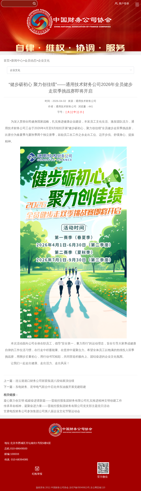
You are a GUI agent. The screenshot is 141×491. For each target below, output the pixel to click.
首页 (7, 60)
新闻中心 (17, 60)
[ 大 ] (68, 111)
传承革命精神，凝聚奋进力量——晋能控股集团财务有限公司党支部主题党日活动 (56, 405)
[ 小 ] (81, 111)
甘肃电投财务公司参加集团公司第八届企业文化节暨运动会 (42, 411)
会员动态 (30, 60)
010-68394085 (19, 459)
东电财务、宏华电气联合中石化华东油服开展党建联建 (50, 386)
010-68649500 (18, 448)
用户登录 (124, 3)
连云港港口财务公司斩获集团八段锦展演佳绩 (44, 380)
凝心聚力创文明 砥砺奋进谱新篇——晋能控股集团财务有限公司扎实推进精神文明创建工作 (63, 400)
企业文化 (44, 60)
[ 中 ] (74, 111)
